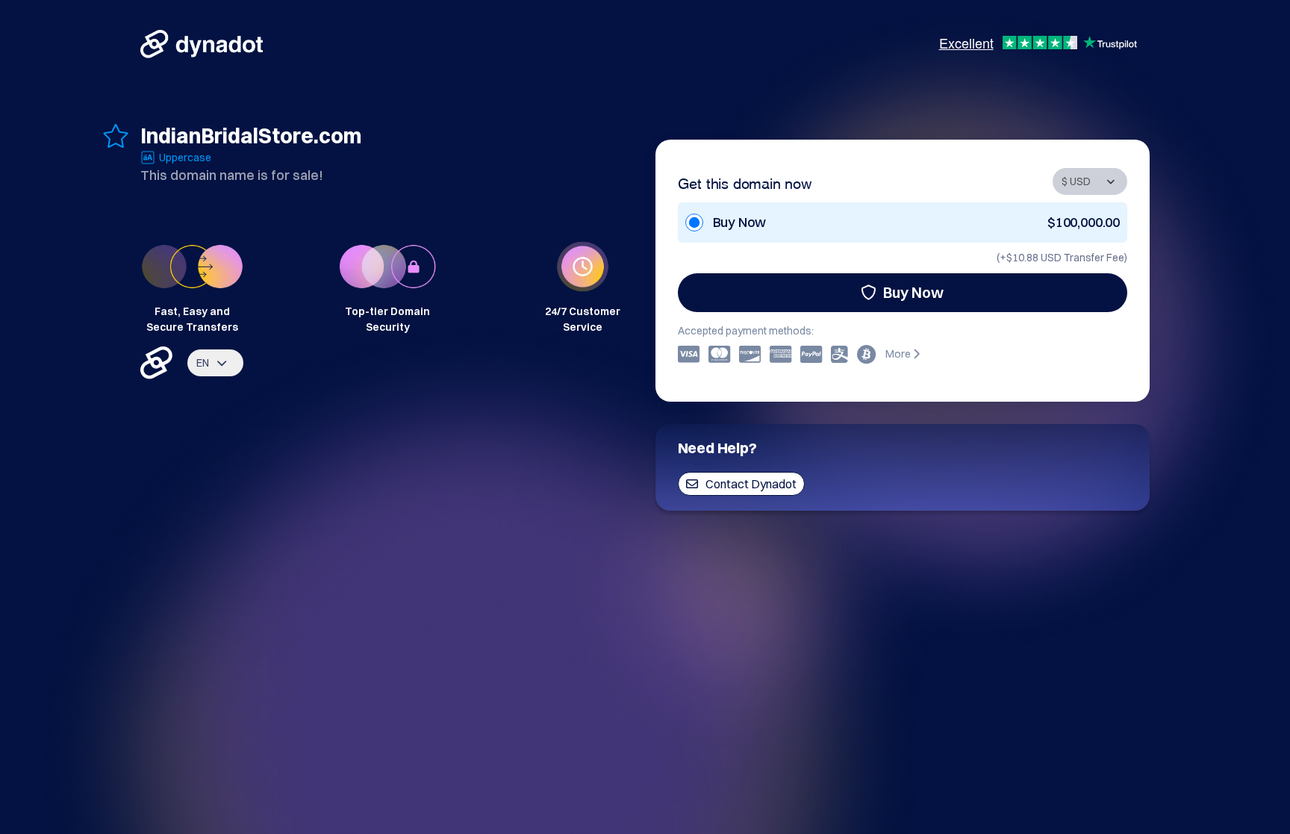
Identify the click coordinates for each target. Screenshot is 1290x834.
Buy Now (913, 292)
